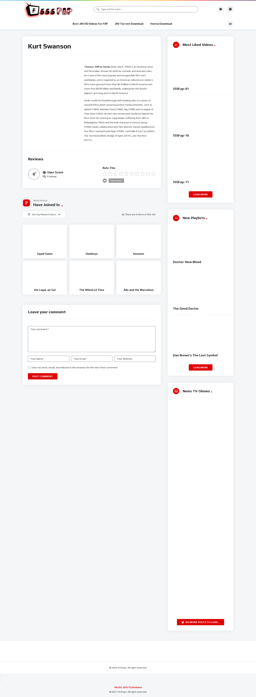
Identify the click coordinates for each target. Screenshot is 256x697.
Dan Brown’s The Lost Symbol (195, 355)
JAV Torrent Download (129, 23)
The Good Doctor (186, 308)
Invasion (138, 253)
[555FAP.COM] (49, 9)
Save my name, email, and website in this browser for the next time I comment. (75, 367)
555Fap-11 (181, 182)
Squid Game (45, 253)
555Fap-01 (181, 89)
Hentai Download (161, 23)
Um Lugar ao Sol (45, 290)
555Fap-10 (181, 135)
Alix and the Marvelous (139, 290)
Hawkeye (92, 253)
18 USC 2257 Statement (128, 687)
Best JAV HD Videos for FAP (90, 23)
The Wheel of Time (91, 290)
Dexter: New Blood (187, 262)
